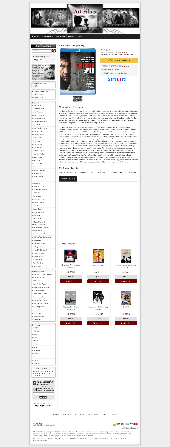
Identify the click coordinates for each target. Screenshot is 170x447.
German (36, 344)
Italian (35, 347)
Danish (35, 334)
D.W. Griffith (37, 138)
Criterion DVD (38, 97)
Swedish (36, 363)
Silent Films (37, 313)
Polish (35, 354)
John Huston (37, 196)
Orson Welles (37, 231)
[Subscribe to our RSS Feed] (43, 382)
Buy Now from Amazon (120, 60)
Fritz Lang (36, 160)
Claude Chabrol (38, 134)
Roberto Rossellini (39, 243)
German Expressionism (41, 287)
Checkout (71, 36)
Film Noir (36, 281)
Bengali (35, 328)
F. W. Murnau (37, 147)
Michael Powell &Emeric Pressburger (39, 223)
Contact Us (105, 414)
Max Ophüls (37, 219)
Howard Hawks (38, 167)
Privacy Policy (79, 414)
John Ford (36, 193)
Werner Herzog (38, 260)
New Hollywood (38, 307)
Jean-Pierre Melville (40, 189)
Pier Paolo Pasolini (39, 234)
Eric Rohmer (37, 144)
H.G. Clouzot (37, 164)
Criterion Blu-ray (38, 94)
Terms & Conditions (93, 414)
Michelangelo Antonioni (41, 227)
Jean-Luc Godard (39, 186)
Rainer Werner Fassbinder (42, 237)
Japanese (36, 350)
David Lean (37, 141)
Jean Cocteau (38, 176)
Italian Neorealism (39, 290)
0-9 (34, 371)
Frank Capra (37, 157)
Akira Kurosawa (38, 109)
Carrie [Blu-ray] (98, 265)
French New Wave (39, 284)
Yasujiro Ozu (37, 266)
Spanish (36, 360)
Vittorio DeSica (38, 256)
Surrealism (37, 320)
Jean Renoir (37, 180)
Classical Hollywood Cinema (42, 274)
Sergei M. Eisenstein (40, 250)
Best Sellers (60, 36)
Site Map (114, 414)
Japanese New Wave (40, 294)
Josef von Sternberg (40, 199)
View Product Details (111, 70)
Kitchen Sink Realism (40, 300)
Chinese (36, 331)
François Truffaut (39, 154)
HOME (36, 36)
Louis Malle (37, 209)
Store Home (56, 414)
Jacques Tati (37, 173)
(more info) (123, 52)
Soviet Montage (38, 316)
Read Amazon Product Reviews (115, 73)
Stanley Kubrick (38, 253)
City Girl (126, 307)
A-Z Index (36, 86)
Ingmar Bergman (39, 170)
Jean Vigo (36, 183)
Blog (80, 36)
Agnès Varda (37, 105)
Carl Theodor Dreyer (40, 128)
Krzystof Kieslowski (40, 206)
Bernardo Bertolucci (40, 122)
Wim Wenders (38, 263)
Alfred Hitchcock (39, 115)
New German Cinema (40, 303)
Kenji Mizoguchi (38, 202)
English (39, 41)
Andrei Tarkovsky (39, 118)
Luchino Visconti (39, 212)
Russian (36, 357)
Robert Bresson (38, 240)
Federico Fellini (38, 151)
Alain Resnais (38, 112)
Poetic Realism (38, 310)
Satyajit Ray (37, 247)
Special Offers (47, 36)
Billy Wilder (37, 125)
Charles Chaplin (38, 131)
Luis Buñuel (37, 215)
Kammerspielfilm (39, 297)
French (35, 341)
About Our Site (67, 414)
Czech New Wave (39, 277)
